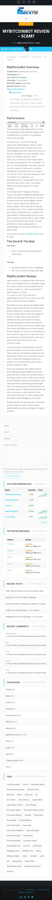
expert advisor (37, 800)
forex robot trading (13, 841)
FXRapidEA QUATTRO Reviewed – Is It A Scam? (24, 617)
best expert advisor (38, 784)
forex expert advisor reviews (34, 810)
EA (36, 795)
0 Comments (36, 57)
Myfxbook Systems (13, 734)
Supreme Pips (17, 861)
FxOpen (10, 551)
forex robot (27, 825)
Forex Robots (26, 24)
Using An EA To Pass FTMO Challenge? (21, 597)
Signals (8, 754)
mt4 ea (38, 851)
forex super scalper (30, 841)
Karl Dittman (37, 846)
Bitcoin (19, 795)
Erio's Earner (11, 800)
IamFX (9, 557)
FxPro (9, 564)
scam (42, 856)
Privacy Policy (30, 890)
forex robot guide (33, 830)
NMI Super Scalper (13, 856)
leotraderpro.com (13, 851)
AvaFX (9, 570)
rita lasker (33, 856)
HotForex (10, 544)
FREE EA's (9, 722)
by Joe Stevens (12, 57)
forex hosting (11, 820)
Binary (8, 696)
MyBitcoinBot (32, 234)
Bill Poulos (10, 795)
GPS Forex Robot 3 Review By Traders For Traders (26, 604)
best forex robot (33, 790)
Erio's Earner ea (24, 800)
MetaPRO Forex (27, 851)
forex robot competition (15, 830)
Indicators (9, 728)
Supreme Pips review (14, 866)
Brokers (9, 702)
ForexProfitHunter (25, 820)
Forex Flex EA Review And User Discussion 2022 (24, 591)
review (24, 856)
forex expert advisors (14, 815)
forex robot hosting (13, 836)
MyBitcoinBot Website (16, 89)
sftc (8, 861)
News (8, 741)
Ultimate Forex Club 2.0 (32, 866)
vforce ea (10, 871)
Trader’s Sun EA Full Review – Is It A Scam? (22, 610)
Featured (9, 709)
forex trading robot (13, 846)
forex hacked (38, 815)
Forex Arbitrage (31, 805)
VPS (7, 767)
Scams (8, 747)
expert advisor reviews (14, 805)
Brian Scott (28, 795)
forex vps (26, 846)
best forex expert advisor (15, 790)
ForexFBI (28, 815)
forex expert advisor (14, 810)
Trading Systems (12, 760)
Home (14, 43)
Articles (8, 689)
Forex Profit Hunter (13, 825)
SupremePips (29, 861)
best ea (25, 784)
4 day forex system (13, 784)
